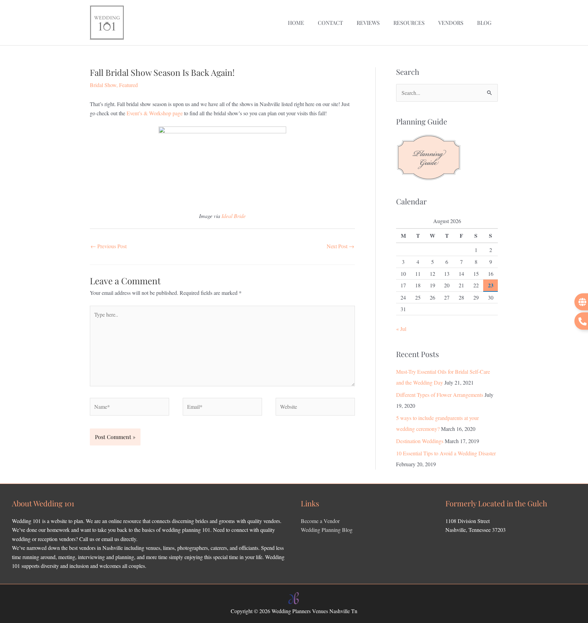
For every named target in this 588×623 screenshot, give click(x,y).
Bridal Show (103, 84)
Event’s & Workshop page (155, 113)
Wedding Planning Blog (327, 529)
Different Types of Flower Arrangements (439, 394)
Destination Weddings (419, 440)
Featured (128, 84)
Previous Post (109, 246)
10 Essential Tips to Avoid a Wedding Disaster (446, 453)
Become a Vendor (320, 520)
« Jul (401, 328)
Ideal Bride (234, 215)
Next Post (340, 246)
